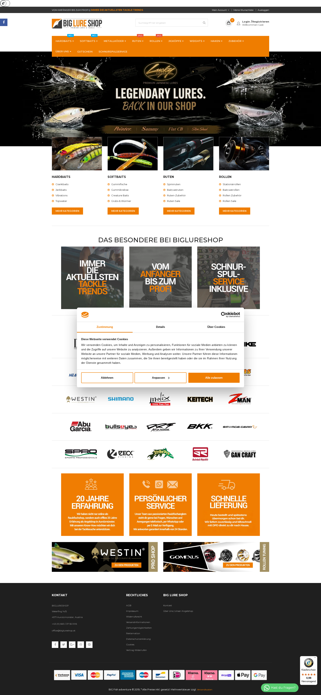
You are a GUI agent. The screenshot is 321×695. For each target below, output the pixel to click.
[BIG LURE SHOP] (105, 557)
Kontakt (167, 605)
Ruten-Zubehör (176, 195)
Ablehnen (107, 377)
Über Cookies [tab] (216, 326)
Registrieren (260, 21)
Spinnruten (173, 184)
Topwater (61, 200)
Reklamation (133, 633)
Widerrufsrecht (134, 616)
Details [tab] (160, 326)
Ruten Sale (173, 200)
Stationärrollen (232, 184)
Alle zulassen (214, 377)
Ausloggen (263, 10)
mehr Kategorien (67, 211)
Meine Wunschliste (243, 10)
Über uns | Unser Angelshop (178, 611)
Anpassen (158, 377)
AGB (128, 605)
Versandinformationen (138, 622)
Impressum (132, 611)
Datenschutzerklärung (138, 639)
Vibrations (61, 195)
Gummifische (119, 184)
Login (246, 21)
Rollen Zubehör (232, 195)
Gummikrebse (120, 189)
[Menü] (315, 658)
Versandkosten (204, 689)
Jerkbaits (61, 189)
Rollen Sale (229, 200)
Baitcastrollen (231, 189)
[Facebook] (3, 22)
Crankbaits (62, 184)
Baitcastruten (175, 189)
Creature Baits (120, 195)
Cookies (130, 644)
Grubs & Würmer (121, 200)
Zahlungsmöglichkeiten (139, 627)
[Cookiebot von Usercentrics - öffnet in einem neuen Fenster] (223, 314)
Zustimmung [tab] (105, 326)
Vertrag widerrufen (136, 650)
